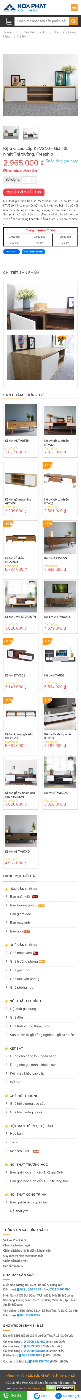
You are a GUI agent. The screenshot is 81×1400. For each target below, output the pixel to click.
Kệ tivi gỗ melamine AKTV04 (18, 502)
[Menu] (9, 21)
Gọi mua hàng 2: (24, 1346)
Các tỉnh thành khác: (26, 1362)
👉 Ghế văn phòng (21, 945)
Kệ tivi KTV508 (54, 676)
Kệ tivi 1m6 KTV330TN (20, 617)
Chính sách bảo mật (15, 1261)
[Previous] (10, 85)
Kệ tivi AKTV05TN (17, 441)
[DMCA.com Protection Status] (60, 1388)
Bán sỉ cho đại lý (13, 1266)
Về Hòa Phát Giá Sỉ (14, 1240)
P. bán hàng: (22, 1355)
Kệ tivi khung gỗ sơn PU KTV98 (19, 736)
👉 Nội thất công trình (25, 1194)
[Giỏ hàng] (74, 7)
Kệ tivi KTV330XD (56, 793)
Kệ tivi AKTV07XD (17, 852)
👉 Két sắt (14, 1048)
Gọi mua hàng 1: (24, 1342)
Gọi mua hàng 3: (24, 1351)
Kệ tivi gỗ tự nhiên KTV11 (56, 502)
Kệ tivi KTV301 (15, 676)
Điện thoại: (21, 1315)
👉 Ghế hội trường (21, 1096)
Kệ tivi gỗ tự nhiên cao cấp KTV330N (20, 795)
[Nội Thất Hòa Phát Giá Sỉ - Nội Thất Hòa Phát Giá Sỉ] (24, 8)
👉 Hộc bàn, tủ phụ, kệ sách (30, 1126)
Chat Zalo (11, 251)
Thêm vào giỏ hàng (26, 192)
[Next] (71, 85)
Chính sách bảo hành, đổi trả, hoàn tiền (27, 1251)
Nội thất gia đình (36, 32)
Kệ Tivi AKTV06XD (57, 617)
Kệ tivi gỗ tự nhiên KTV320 (56, 443)
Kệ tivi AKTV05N (55, 558)
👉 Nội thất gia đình (23, 1001)
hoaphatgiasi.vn (34, 1388)
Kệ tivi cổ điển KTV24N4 (14, 560)
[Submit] (73, 21)
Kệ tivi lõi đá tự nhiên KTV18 (58, 736)
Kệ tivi (22, 36)
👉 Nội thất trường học (26, 1164)
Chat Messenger (33, 251)
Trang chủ (11, 32)
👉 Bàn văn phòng (21, 889)
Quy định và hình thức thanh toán (23, 1256)
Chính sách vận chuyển (17, 1245)
